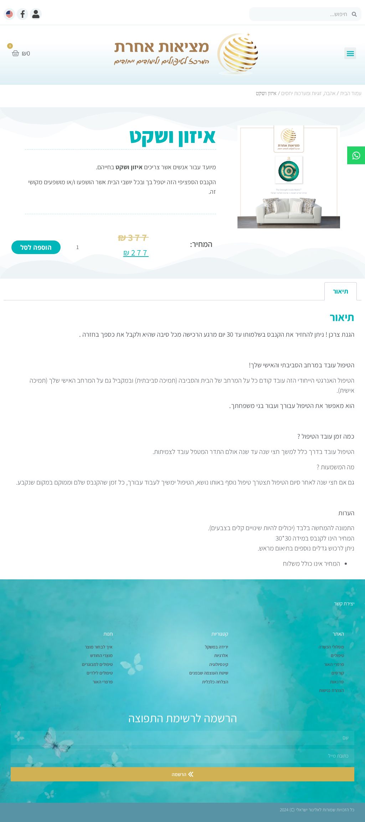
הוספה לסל (36, 247)
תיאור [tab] (340, 291)
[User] (35, 14)
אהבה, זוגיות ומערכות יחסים (308, 93)
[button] (350, 53)
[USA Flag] (9, 14)
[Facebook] (22, 14)
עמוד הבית (350, 93)
